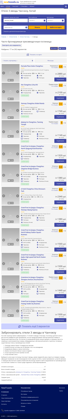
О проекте (4, 395)
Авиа (2, 6)
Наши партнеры (5, 401)
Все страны (24, 394)
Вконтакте (62, 388)
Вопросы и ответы (26, 403)
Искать (37, 27)
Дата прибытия (33, 17)
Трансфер (15, 6)
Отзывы (23, 406)
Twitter (61, 391)
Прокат (32, 6)
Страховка (24, 6)
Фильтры (51, 60)
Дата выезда (50, 17)
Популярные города (26, 391)
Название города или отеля (11, 17)
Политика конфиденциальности (30, 397)
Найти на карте (56, 27)
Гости (5, 24)
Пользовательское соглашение (29, 400)
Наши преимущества (7, 398)
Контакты (4, 404)
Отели (8, 6)
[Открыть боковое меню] (66, 6)
